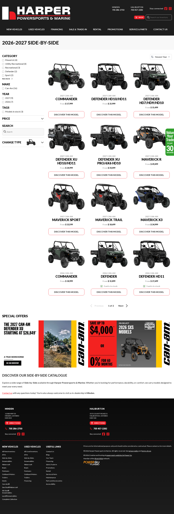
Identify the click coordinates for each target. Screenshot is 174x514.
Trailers (5, 478)
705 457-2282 (137, 10)
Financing (57, 29)
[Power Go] (107, 463)
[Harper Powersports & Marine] (36, 13)
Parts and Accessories (54, 481)
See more (6, 79)
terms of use (146, 451)
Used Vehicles (36, 29)
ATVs (4, 455)
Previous (99, 305)
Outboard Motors (8, 474)
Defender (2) (11, 71)
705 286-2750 (118, 10)
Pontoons (5, 471)
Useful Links (53, 446)
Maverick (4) (11, 60)
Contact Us (160, 29)
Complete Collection (9, 499)
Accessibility (50, 484)
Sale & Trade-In (78, 29)
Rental (97, 29)
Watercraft (6, 464)
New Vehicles (14, 29)
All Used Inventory (31, 451)
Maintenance (51, 478)
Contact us (7, 393)
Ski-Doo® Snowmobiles (7, 492)
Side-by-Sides (7, 458)
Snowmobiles (7, 461)
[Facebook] (165, 8)
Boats (4, 468)
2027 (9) (9, 98)
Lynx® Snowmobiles (9, 496)
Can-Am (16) (11, 88)
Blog (47, 455)
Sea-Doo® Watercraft (10, 487)
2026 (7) (9, 101)
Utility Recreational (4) (15, 63)
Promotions (115, 29)
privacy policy (134, 451)
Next (120, 305)
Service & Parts (138, 29)
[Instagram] (170, 8)
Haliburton (137, 7)
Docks (4, 481)
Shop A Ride (99, 459)
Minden (116, 7)
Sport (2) (9, 75)
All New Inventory (8, 451)
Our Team (49, 458)
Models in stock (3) (14, 111)
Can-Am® (6, 484)
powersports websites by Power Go (119, 455)
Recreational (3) (12, 67)
